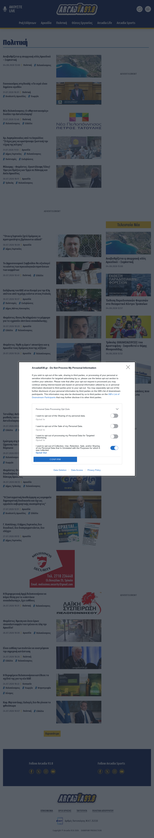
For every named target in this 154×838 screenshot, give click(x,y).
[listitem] (77, 409)
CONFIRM (55, 459)
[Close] (129, 368)
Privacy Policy (94, 470)
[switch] (114, 416)
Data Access (77, 470)
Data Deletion (60, 470)
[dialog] (77, 419)
